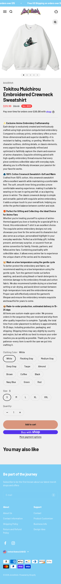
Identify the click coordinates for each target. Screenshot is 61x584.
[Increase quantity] (20, 412)
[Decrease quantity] (7, 412)
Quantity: (7, 406)
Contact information (13, 518)
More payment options (30, 437)
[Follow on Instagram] (13, 543)
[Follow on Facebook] (5, 543)
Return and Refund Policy (12, 531)
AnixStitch (8, 82)
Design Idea (39, 529)
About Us (7, 513)
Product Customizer (43, 518)
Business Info (40, 524)
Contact (37, 513)
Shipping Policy (10, 524)
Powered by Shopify (27, 575)
